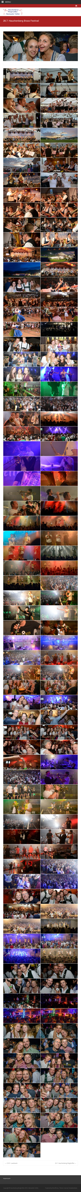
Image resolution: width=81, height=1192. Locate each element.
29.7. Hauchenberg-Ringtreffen (65, 1163)
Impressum (6, 1178)
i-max (65, 1188)
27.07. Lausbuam (11, 1163)
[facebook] (76, 6)
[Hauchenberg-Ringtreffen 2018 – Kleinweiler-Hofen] (11, 11)
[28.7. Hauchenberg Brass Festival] (40, 46)
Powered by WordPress (52, 1188)
